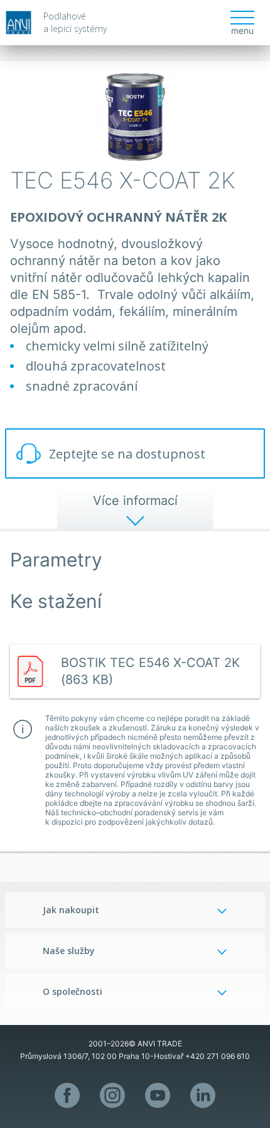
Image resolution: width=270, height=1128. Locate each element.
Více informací (135, 500)
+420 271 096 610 (217, 1056)
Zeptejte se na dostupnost (127, 453)
